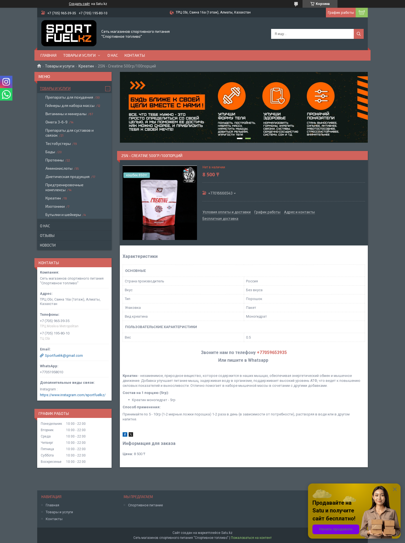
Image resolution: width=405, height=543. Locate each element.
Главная (48, 55)
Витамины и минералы (66, 113)
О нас (112, 55)
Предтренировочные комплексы (64, 187)
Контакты (135, 55)
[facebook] (125, 435)
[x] (131, 435)
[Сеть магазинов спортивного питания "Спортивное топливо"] (68, 33)
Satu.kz (227, 533)
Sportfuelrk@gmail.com (64, 355)
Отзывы (47, 235)
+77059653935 (272, 352)
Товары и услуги (79, 55)
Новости (48, 245)
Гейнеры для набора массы (69, 105)
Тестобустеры (58, 143)
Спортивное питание (145, 505)
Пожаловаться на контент (251, 538)
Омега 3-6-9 (56, 122)
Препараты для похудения (69, 97)
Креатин (86, 66)
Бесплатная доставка (220, 219)
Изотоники (55, 206)
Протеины (54, 160)
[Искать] (359, 34)
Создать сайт (79, 4)
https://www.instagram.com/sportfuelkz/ (73, 395)
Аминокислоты (58, 168)
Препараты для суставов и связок (69, 132)
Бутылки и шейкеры (63, 214)
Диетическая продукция (67, 176)
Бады (50, 151)
